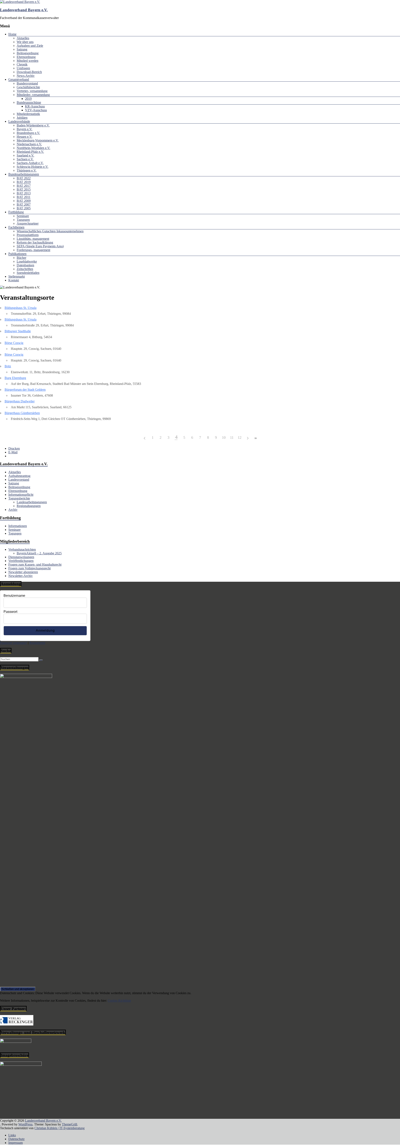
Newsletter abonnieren (23, 572)
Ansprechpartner (28, 223)
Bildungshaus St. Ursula (20, 308)
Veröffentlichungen (21, 561)
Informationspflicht (20, 494)
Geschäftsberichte (28, 87)
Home (12, 34)
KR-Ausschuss (35, 106)
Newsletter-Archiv (20, 576)
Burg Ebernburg (15, 378)
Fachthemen (16, 227)
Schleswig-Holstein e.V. (32, 166)
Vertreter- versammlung (32, 91)
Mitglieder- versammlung (33, 94)
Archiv (13, 509)
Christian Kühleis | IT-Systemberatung (59, 1128)
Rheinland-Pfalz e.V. (30, 151)
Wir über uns (25, 42)
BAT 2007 (24, 204)
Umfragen (23, 68)
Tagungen (23, 219)
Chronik (22, 64)
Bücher (21, 257)
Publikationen (17, 253)
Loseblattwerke (27, 261)
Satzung (22, 49)
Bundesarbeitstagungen (23, 174)
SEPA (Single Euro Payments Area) (40, 246)
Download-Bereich (29, 72)
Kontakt (13, 280)
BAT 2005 (24, 208)
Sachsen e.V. (25, 159)
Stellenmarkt (16, 276)
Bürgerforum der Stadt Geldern (25, 389)
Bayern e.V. (24, 129)
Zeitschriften (25, 269)
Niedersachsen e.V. (29, 144)
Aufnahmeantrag (19, 476)
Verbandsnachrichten (22, 549)
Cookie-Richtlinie (119, 1000)
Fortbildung (16, 212)
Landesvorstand (18, 479)
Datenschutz (16, 1139)
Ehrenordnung (26, 57)
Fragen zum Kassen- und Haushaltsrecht (34, 564)
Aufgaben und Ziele (30, 45)
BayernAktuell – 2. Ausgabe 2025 (39, 553)
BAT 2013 (24, 193)
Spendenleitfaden (28, 272)
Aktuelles (23, 38)
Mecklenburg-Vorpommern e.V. (38, 140)
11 (232, 437)
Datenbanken (25, 265)
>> (255, 438)
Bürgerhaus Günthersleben (22, 413)
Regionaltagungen (29, 506)
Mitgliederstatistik (28, 114)
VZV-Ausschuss (36, 110)
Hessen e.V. (24, 136)
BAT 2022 (24, 178)
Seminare (23, 216)
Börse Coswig (14, 343)
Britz (8, 366)
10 (224, 437)
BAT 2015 (24, 189)
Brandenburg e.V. (28, 133)
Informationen (17, 526)
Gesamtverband (18, 79)
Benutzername (14, 595)
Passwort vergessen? (13, 643)
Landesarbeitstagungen (32, 502)
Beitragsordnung (28, 53)
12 (239, 437)
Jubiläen (22, 117)
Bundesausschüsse (29, 102)
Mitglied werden (27, 60)
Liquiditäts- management (33, 238)
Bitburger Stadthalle (18, 331)
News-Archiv (26, 75)
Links (12, 1135)
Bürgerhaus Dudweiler (20, 401)
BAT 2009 (24, 200)
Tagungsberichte (19, 498)
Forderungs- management (33, 250)
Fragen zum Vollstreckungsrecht (29, 568)
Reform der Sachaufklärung (35, 242)
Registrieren (37, 643)
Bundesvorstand (27, 83)
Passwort (10, 611)
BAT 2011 (23, 197)
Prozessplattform (28, 235)
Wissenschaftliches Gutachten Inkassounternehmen (50, 231)
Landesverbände (19, 121)
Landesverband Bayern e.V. (24, 10)
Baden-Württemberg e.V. (33, 125)
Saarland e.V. (25, 155)
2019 (28, 98)
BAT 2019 (24, 182)
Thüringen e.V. (26, 170)
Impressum (15, 1142)
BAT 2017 (24, 185)
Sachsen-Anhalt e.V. (30, 163)
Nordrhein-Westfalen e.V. (33, 148)
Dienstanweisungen (21, 557)
